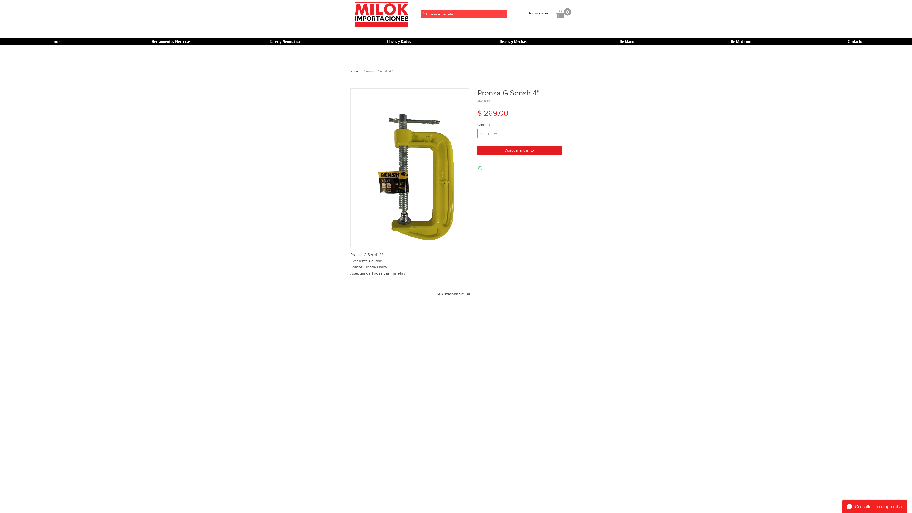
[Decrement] (481, 133)
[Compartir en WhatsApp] (480, 168)
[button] (563, 13)
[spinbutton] (488, 133)
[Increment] (496, 133)
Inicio (354, 71)
